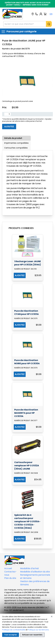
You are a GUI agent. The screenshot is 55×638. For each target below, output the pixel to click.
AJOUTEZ (20, 275)
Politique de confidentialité (13, 629)
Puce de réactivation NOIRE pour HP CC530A (27, 362)
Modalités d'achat (29, 568)
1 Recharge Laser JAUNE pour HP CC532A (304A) (27, 263)
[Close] (51, 616)
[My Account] (41, 14)
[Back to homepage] (12, 14)
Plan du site (10, 578)
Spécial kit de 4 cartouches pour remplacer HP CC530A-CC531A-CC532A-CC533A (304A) (27, 521)
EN (51, 13)
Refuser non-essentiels (32, 635)
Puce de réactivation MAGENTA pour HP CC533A (26, 413)
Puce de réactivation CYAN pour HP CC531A (26, 312)
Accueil (8, 568)
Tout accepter (10, 635)
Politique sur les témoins (38, 629)
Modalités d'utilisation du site (35, 571)
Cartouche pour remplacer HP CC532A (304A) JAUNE (26, 465)
